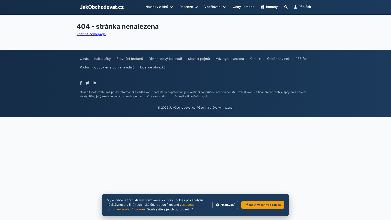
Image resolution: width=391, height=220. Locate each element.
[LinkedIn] (94, 83)
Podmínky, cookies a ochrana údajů (107, 67)
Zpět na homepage (91, 34)
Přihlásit (305, 7)
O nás (84, 59)
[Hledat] (286, 7)
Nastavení (228, 204)
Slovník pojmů (199, 59)
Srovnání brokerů (129, 59)
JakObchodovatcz (102, 7)
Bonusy (272, 7)
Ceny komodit (244, 7)
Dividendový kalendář (165, 59)
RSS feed (302, 59)
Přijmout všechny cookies (263, 204)
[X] (87, 83)
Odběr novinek (278, 59)
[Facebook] (81, 83)
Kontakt (255, 59)
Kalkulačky (102, 59)
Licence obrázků (153, 67)
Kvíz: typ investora (229, 59)
